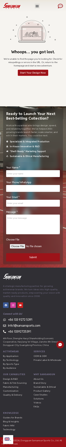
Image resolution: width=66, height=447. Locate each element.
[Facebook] (6, 305)
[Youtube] (20, 305)
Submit (33, 257)
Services (39, 351)
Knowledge (11, 413)
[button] (37, 6)
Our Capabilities (14, 374)
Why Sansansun (44, 374)
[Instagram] (13, 305)
